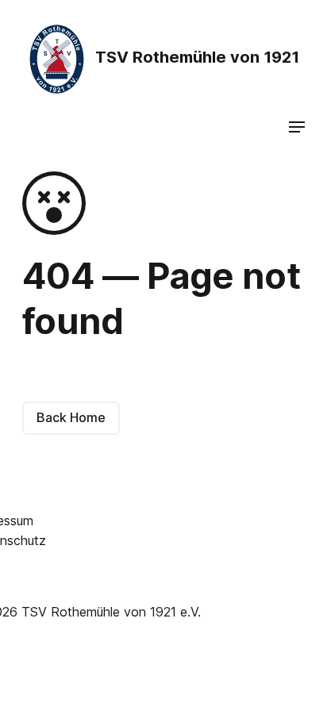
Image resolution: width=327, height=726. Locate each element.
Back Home (71, 417)
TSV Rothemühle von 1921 (195, 57)
